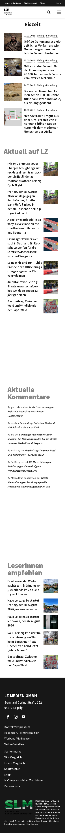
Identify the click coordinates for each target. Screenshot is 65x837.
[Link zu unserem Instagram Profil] (15, 716)
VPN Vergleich (13, 757)
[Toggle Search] (48, 12)
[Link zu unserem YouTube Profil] (23, 716)
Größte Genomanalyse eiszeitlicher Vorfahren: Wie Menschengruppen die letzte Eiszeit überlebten (42, 47)
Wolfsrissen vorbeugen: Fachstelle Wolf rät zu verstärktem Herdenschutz (30, 411)
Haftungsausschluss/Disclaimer (23, 780)
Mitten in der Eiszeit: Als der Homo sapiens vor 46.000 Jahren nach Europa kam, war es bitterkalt (42, 72)
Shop (42, 3)
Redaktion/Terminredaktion (21, 732)
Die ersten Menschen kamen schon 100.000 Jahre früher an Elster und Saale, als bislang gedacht (42, 97)
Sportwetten (12, 769)
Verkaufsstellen (14, 744)
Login (58, 3)
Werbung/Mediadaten (17, 738)
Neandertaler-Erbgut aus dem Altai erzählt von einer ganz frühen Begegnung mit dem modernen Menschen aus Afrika (41, 123)
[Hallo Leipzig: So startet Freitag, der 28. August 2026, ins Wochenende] (50, 606)
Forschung (52, 35)
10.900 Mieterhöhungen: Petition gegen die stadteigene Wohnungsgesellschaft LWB (29, 466)
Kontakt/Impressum (17, 727)
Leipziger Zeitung (12, 3)
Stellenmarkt (30, 3)
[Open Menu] (59, 12)
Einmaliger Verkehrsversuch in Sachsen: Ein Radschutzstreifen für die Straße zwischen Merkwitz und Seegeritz (32, 439)
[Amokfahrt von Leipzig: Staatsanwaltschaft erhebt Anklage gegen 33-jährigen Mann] (50, 288)
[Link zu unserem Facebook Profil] (8, 716)
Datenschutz (12, 786)
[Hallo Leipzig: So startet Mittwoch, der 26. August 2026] (50, 622)
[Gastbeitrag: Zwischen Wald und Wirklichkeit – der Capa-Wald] (50, 306)
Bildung (41, 35)
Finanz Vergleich (14, 763)
